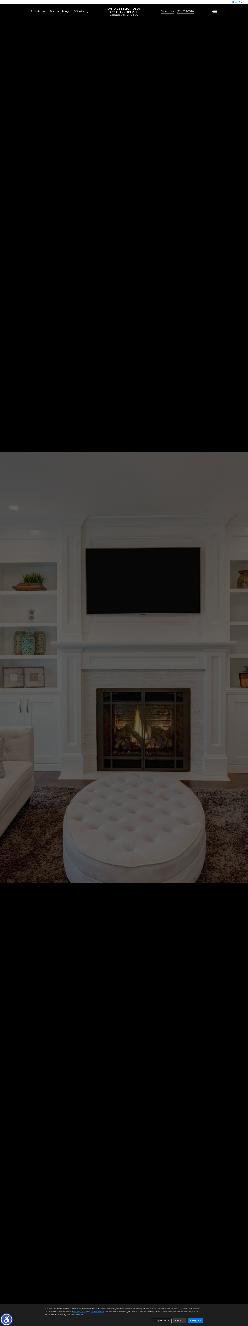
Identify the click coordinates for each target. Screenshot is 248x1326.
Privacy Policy (80, 1311)
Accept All (195, 1320)
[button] (6, 1319)
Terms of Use (97, 1311)
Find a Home (38, 11)
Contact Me (167, 11)
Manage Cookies (161, 1320)
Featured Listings (59, 11)
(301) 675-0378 (185, 11)
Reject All (179, 1320)
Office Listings (82, 11)
